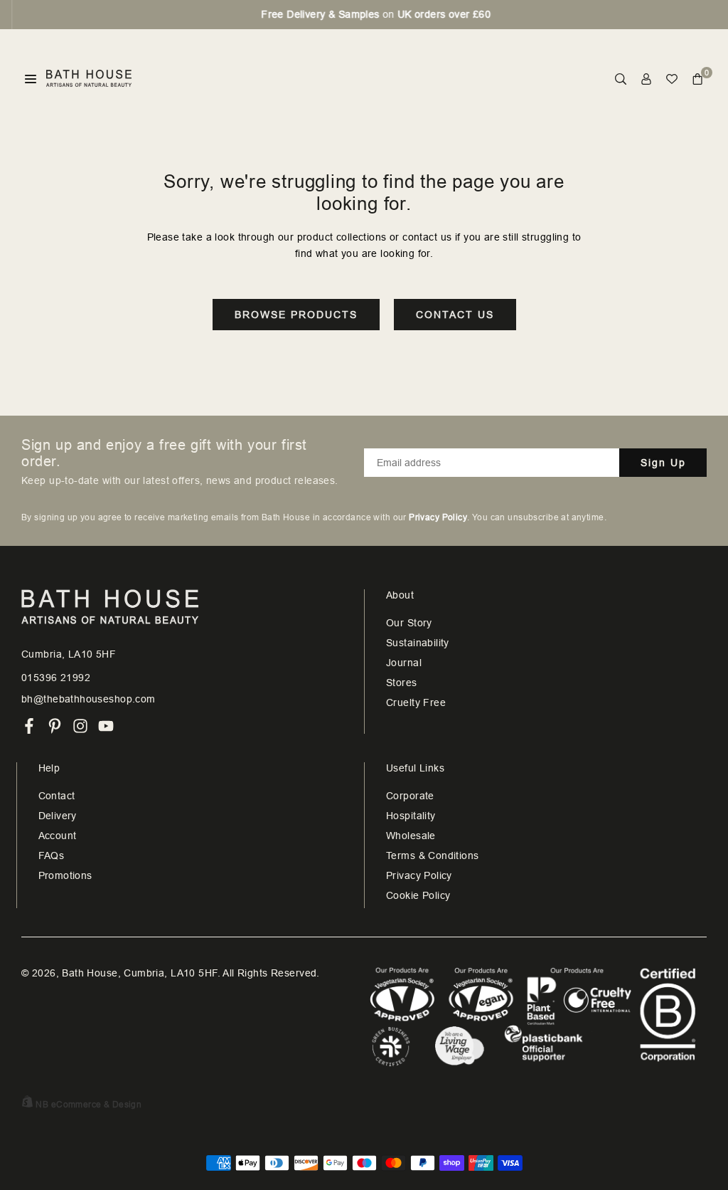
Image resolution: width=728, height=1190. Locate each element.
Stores (401, 682)
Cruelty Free (416, 702)
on (363, 14)
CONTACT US (455, 314)
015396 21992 (55, 677)
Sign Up (663, 462)
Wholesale (411, 835)
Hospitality (411, 815)
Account (57, 835)
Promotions (65, 875)
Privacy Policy (419, 875)
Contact (56, 795)
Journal (404, 662)
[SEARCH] (620, 78)
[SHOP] (30, 78)
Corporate (410, 795)
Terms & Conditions (432, 855)
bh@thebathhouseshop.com (88, 699)
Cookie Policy (418, 895)
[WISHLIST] (672, 78)
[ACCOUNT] (646, 78)
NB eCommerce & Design (88, 1105)
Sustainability (417, 642)
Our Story (409, 622)
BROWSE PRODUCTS (296, 314)
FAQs (51, 855)
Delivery (57, 815)
